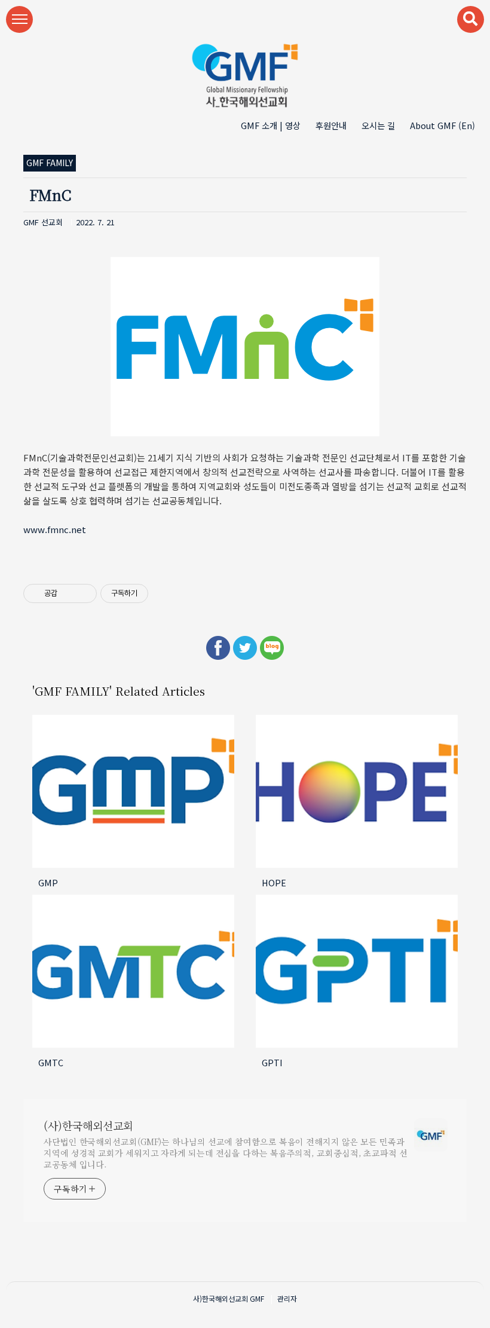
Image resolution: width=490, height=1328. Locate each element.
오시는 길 (378, 125)
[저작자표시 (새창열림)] (153, 593)
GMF (257, 1298)
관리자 (287, 1298)
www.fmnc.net (54, 529)
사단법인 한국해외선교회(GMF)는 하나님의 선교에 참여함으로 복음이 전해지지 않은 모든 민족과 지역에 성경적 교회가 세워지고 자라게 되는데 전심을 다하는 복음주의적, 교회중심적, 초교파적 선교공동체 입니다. (226, 1153)
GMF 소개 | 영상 (271, 125)
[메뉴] (19, 19)
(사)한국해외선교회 (88, 1125)
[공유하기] (68, 593)
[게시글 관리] (83, 593)
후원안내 (331, 125)
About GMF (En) (442, 125)
